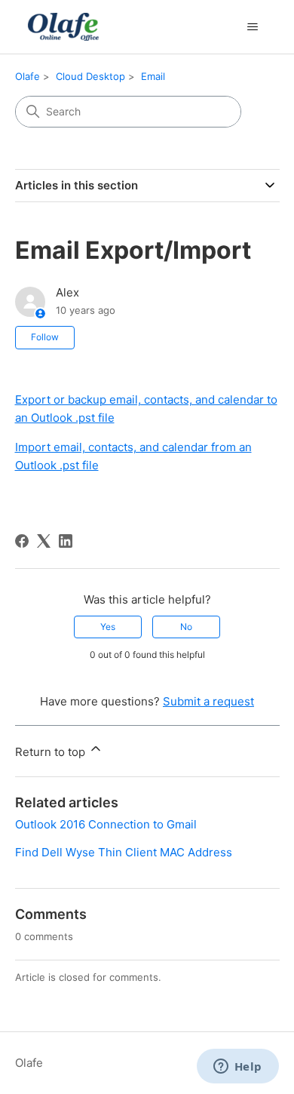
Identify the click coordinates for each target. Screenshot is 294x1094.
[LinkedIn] (65, 541)
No (186, 626)
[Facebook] (22, 541)
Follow (45, 337)
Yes (107, 626)
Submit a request (208, 701)
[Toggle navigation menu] (253, 27)
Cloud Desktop (90, 76)
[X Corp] (44, 541)
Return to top (51, 752)
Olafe (27, 76)
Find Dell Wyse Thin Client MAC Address (123, 852)
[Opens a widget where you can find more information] (237, 1067)
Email (153, 76)
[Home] (62, 27)
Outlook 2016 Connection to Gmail (106, 824)
